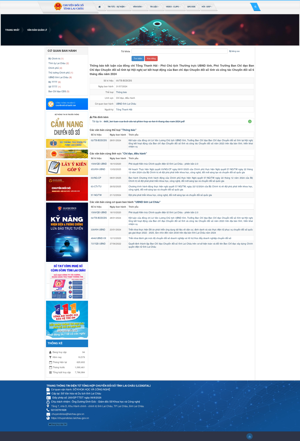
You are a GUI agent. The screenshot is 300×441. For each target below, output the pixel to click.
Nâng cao (235, 51)
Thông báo (121, 92)
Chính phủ (53, 67)
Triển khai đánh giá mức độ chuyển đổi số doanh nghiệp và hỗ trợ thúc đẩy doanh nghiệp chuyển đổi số (180, 238)
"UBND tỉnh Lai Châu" (147, 202)
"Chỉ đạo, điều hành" (134, 153)
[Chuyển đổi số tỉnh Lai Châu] (69, 7)
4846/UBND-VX (98, 238)
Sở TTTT (52, 86)
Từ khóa (125, 51)
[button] (117, 6)
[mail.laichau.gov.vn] (67, 143)
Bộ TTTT (52, 81)
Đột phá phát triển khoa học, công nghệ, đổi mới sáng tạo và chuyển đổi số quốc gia (170, 195)
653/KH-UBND (98, 169)
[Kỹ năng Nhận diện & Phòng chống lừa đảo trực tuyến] (67, 231)
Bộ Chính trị (54, 58)
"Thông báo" (129, 130)
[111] (67, 318)
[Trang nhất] (100, 6)
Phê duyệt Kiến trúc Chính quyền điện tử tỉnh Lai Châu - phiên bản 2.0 (163, 163)
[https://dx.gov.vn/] (67, 103)
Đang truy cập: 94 (58, 424)
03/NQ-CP (96, 177)
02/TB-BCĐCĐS (99, 140)
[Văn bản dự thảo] (67, 167)
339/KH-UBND (98, 229)
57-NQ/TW (96, 195)
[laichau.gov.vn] (67, 153)
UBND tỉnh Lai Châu (126, 103)
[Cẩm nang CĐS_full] (67, 124)
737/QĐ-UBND (98, 243)
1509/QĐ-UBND (99, 163)
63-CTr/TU (96, 186)
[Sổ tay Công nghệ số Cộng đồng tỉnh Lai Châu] (67, 280)
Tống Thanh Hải (124, 109)
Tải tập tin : (138, 121)
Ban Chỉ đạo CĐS (57, 91)
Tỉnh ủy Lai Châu (56, 63)
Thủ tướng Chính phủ (59, 72)
